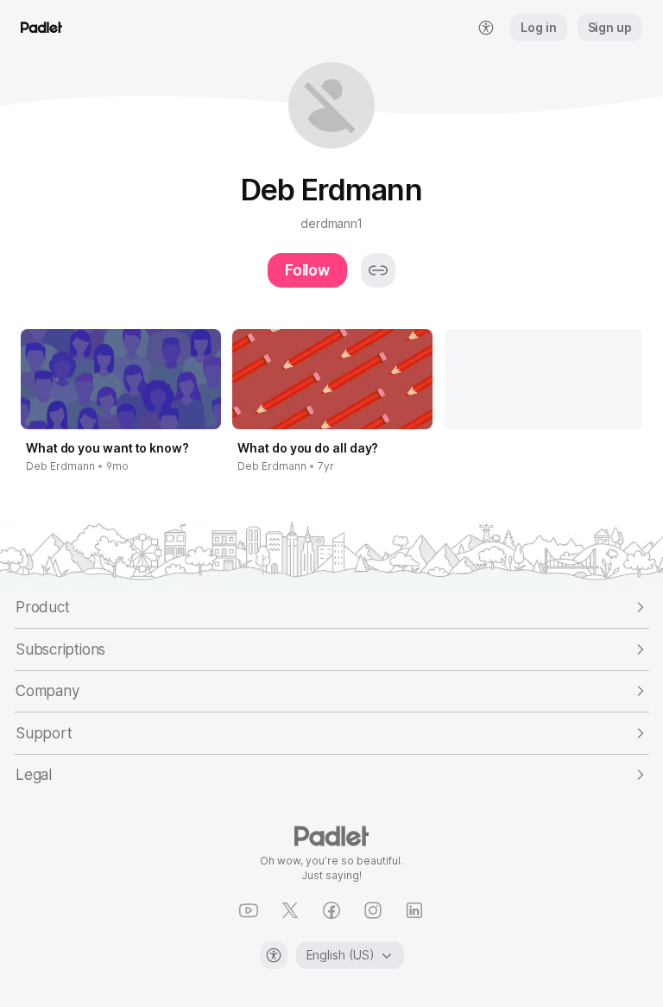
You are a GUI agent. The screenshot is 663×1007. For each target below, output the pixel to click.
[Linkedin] (414, 910)
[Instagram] (373, 910)
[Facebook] (331, 910)
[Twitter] (290, 910)
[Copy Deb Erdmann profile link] (378, 270)
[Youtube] (248, 910)
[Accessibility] (273, 955)
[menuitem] (486, 27)
